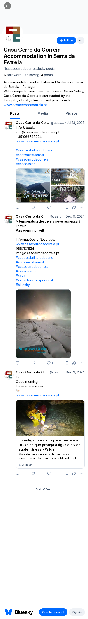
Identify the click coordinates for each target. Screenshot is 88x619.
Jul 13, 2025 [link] (75, 123)
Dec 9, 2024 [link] (74, 372)
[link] (12, 75)
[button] (7, 5)
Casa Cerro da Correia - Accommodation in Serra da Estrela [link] (33, 123)
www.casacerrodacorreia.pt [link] (25, 105)
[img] (44, 17)
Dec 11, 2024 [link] (74, 216)
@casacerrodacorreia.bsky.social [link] (57, 123)
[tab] (15, 114)
